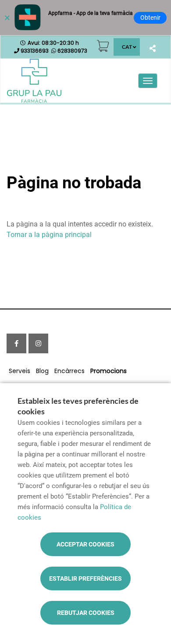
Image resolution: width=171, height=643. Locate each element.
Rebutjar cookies (85, 612)
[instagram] (38, 343)
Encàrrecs (69, 370)
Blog (42, 370)
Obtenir (150, 17)
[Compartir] (152, 48)
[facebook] (16, 343)
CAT (127, 46)
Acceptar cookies (85, 544)
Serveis (19, 370)
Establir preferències (85, 578)
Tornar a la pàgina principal (49, 234)
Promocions (108, 370)
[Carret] (103, 46)
